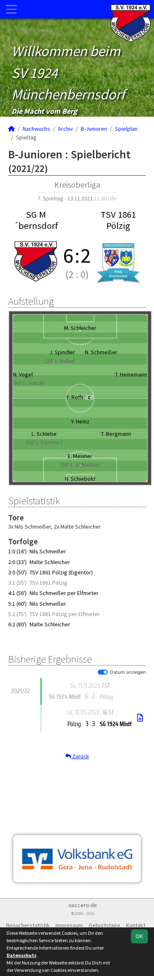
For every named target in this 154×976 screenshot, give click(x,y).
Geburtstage (104, 925)
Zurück (80, 756)
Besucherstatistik (28, 925)
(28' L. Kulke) (60, 361)
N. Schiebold (80, 478)
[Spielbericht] (140, 718)
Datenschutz (22, 955)
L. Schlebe (44, 433)
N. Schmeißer (101, 352)
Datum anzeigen (128, 672)
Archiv (65, 128)
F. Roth (79, 397)
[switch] (103, 672)
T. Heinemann (131, 374)
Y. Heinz (80, 421)
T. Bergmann (116, 433)
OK (139, 936)
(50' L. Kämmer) (44, 442)
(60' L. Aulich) (28, 383)
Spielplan (126, 128)
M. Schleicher (80, 328)
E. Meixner (80, 456)
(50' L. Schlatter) (80, 464)
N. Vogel (23, 374)
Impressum (69, 925)
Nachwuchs (36, 128)
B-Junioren (94, 128)
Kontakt (135, 925)
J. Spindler (62, 352)
